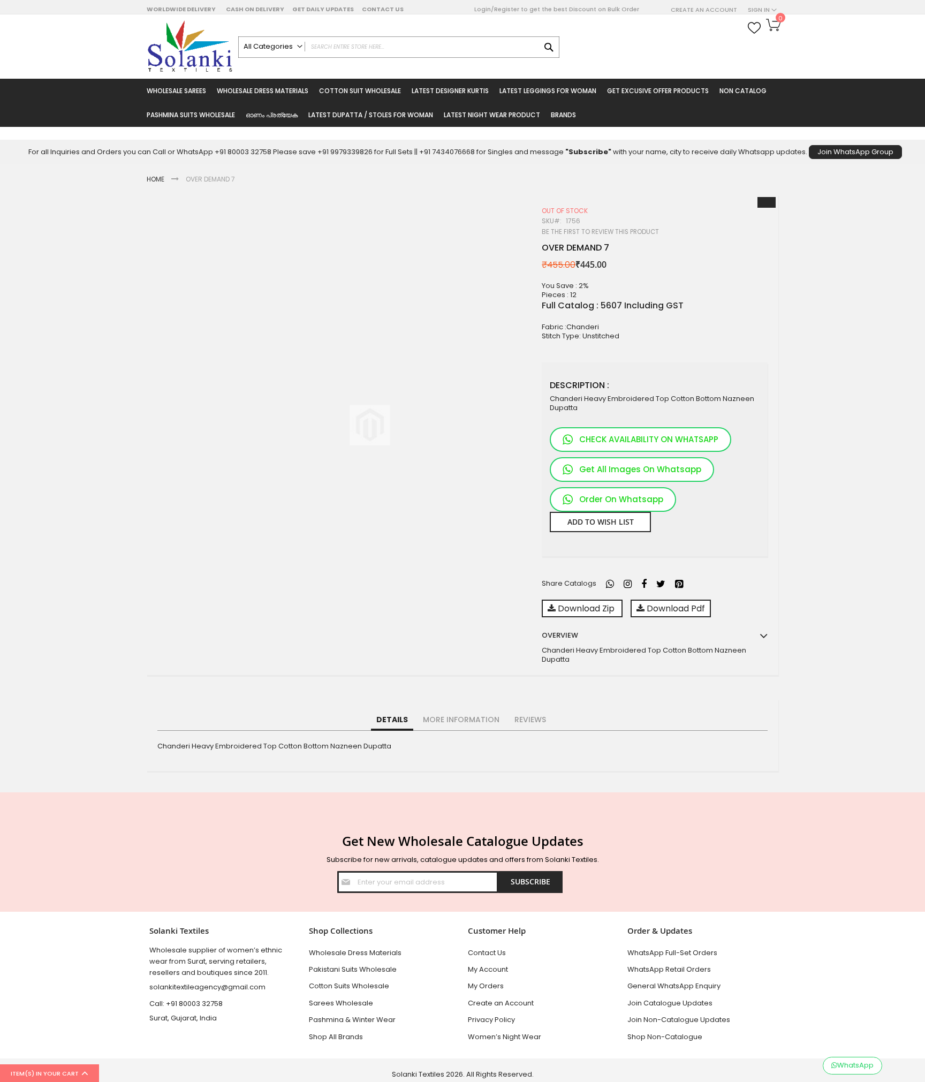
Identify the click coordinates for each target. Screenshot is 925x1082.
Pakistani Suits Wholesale (353, 969)
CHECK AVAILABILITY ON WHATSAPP (648, 439)
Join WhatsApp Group (855, 152)
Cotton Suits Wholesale (349, 986)
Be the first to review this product (600, 232)
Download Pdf (675, 608)
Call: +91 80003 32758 (186, 1003)
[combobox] (398, 47)
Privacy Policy (491, 1020)
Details (392, 719)
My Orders (486, 986)
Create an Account (704, 10)
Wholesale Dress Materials (355, 953)
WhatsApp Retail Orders (669, 969)
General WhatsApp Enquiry (674, 986)
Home (155, 179)
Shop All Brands (336, 1037)
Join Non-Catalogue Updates (678, 1020)
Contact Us (383, 9)
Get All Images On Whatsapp (640, 469)
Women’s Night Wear (504, 1037)
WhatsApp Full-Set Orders (672, 953)
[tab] (392, 720)
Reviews (530, 719)
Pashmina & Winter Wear (352, 1020)
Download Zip (586, 608)
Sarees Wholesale (341, 1003)
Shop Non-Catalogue (664, 1037)
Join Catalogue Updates (669, 1003)
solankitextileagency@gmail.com (207, 987)
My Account (488, 969)
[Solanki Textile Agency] (189, 46)
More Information (461, 719)
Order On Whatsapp (621, 499)
